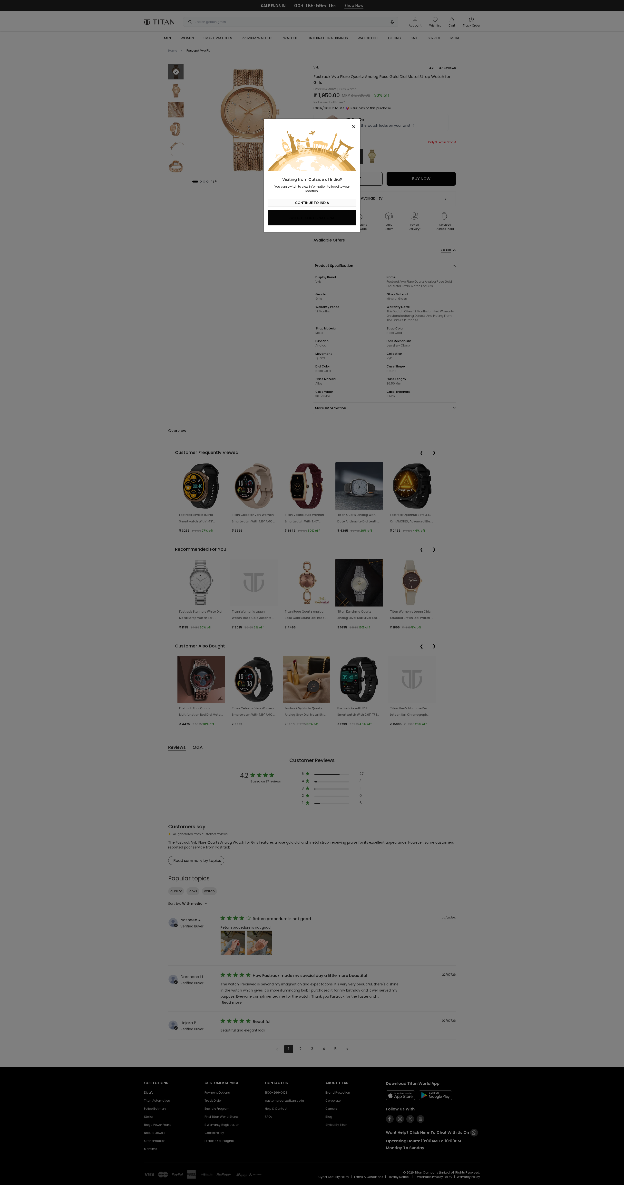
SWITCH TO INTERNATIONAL (312, 217)
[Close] (312, 124)
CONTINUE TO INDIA (312, 202)
